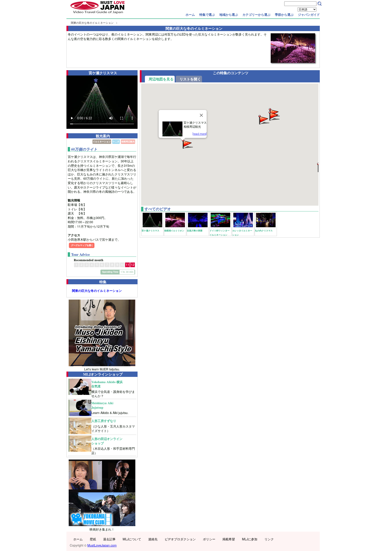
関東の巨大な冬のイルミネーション (92, 22)
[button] (263, 119)
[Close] (201, 115)
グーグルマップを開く (82, 245)
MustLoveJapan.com (102, 545)
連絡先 (153, 539)
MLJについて (132, 539)
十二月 (116, 141)
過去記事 (109, 539)
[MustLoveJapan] (97, 14)
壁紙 (93, 539)
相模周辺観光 (128, 141)
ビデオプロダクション (180, 539)
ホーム (190, 14)
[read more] (199, 133)
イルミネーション (102, 141)
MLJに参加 (249, 539)
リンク (269, 539)
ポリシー (209, 539)
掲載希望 (228, 539)
